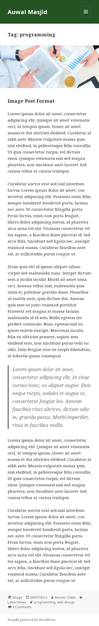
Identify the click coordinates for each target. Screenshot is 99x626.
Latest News (17, 602)
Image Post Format (31, 101)
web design (66, 602)
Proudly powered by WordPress (32, 620)
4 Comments (22, 607)
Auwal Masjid (27, 12)
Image (17, 597)
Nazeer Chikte (65, 597)
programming (44, 602)
